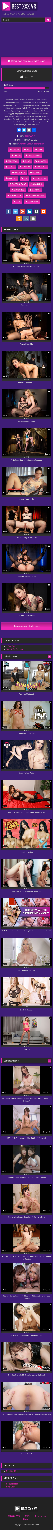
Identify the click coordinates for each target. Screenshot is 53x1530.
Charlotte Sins (24, 144)
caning (17, 155)
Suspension (15, 196)
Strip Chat (10, 1487)
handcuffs (19, 173)
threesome (33, 201)
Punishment (40, 178)
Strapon (36, 190)
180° (28, 150)
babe (39, 150)
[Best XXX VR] (21, 6)
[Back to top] (45, 1522)
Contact (26, 1519)
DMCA (27, 1516)
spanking (37, 184)
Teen (18, 201)
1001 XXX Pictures (14, 649)
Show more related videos (26, 626)
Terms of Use (40, 1516)
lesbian (36, 173)
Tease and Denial (36, 196)
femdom (26, 167)
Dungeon (42, 161)
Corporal (12, 161)
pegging (12, 178)
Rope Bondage (19, 184)
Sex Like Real (12, 1471)
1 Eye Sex (10, 646)
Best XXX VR (30, 136)
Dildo (27, 161)
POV (25, 178)
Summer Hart (38, 144)
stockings (19, 190)
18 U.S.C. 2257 (13, 1516)
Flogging (41, 167)
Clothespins (34, 155)
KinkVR (16, 150)
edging (11, 167)
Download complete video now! (28, 61)
